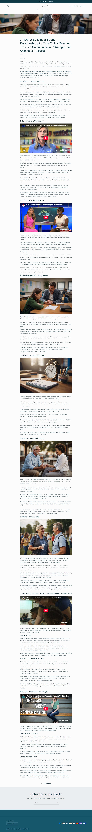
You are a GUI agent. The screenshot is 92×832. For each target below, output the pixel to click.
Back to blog (47, 783)
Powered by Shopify (17, 828)
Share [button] (23, 58)
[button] (8, 6)
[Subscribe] (57, 802)
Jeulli (11, 828)
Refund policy (25, 828)
